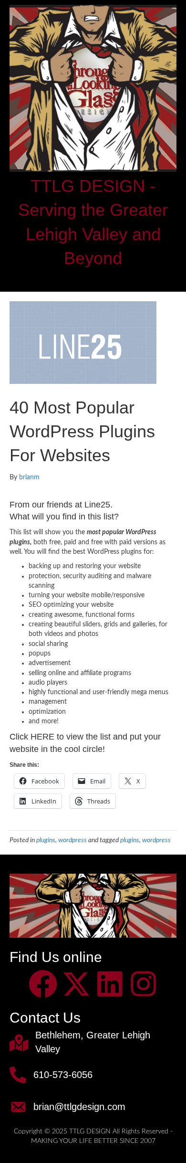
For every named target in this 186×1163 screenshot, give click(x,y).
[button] (43, 984)
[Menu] (93, 279)
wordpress (72, 840)
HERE (42, 736)
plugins (45, 840)
